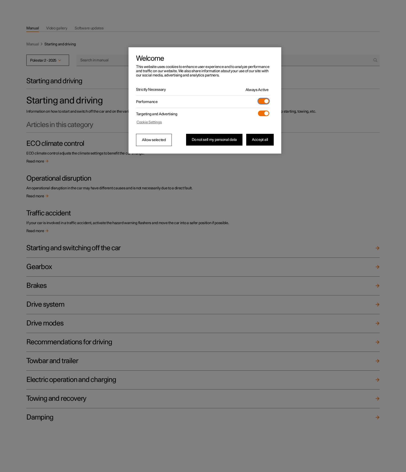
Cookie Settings (149, 122)
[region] (205, 100)
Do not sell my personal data (214, 140)
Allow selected (154, 140)
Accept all (260, 140)
